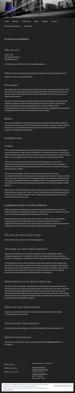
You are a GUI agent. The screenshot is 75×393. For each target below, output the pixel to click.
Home (7, 21)
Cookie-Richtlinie (8, 390)
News (36, 21)
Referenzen (26, 21)
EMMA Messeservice (11, 372)
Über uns (15, 21)
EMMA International (10, 368)
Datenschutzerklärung (13, 26)
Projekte (45, 21)
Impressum (28, 26)
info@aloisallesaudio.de (39, 374)
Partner (54, 21)
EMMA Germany (9, 364)
